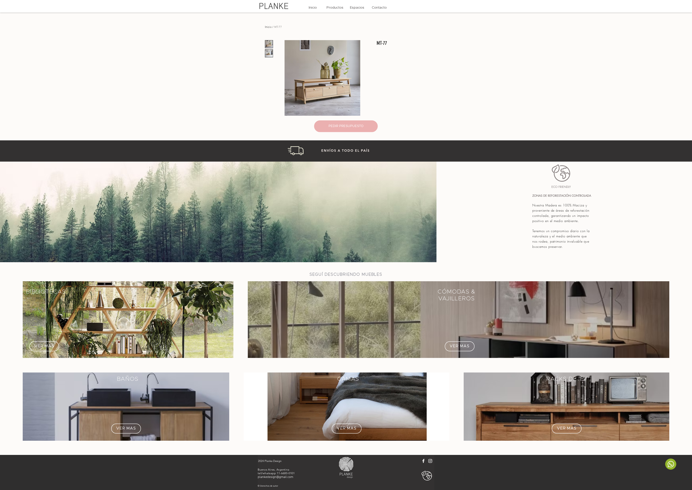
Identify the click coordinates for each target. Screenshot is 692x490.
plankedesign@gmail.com (275, 477)
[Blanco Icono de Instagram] (430, 461)
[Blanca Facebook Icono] (423, 461)
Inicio (268, 27)
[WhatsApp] (670, 464)
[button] (335, 8)
